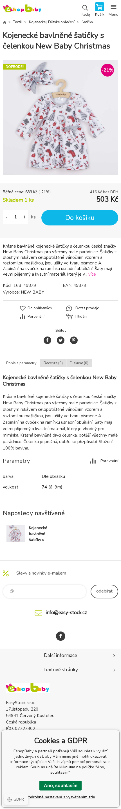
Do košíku (80, 217)
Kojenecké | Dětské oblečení (52, 22)
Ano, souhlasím (60, 785)
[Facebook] (60, 636)
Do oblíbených (40, 308)
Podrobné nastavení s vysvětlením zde (60, 797)
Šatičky (87, 22)
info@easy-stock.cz (66, 612)
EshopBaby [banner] (22, 10)
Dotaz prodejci (87, 308)
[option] (60, 117)
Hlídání (81, 316)
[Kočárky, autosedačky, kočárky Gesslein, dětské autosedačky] (4, 22)
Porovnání (36, 316)
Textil (17, 22)
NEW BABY (32, 292)
